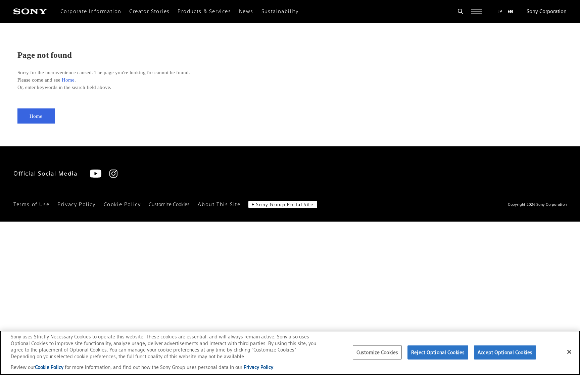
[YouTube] (95, 173)
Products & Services (204, 11)
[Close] (569, 351)
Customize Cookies (169, 204)
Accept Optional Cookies (505, 352)
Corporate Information (90, 11)
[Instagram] (113, 174)
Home (68, 80)
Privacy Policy (76, 204)
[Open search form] (460, 11)
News (246, 11)
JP (500, 11)
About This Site (219, 204)
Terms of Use (31, 204)
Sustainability (280, 11)
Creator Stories (149, 11)
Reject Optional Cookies (438, 352)
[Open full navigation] (476, 11)
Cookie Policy (122, 204)
